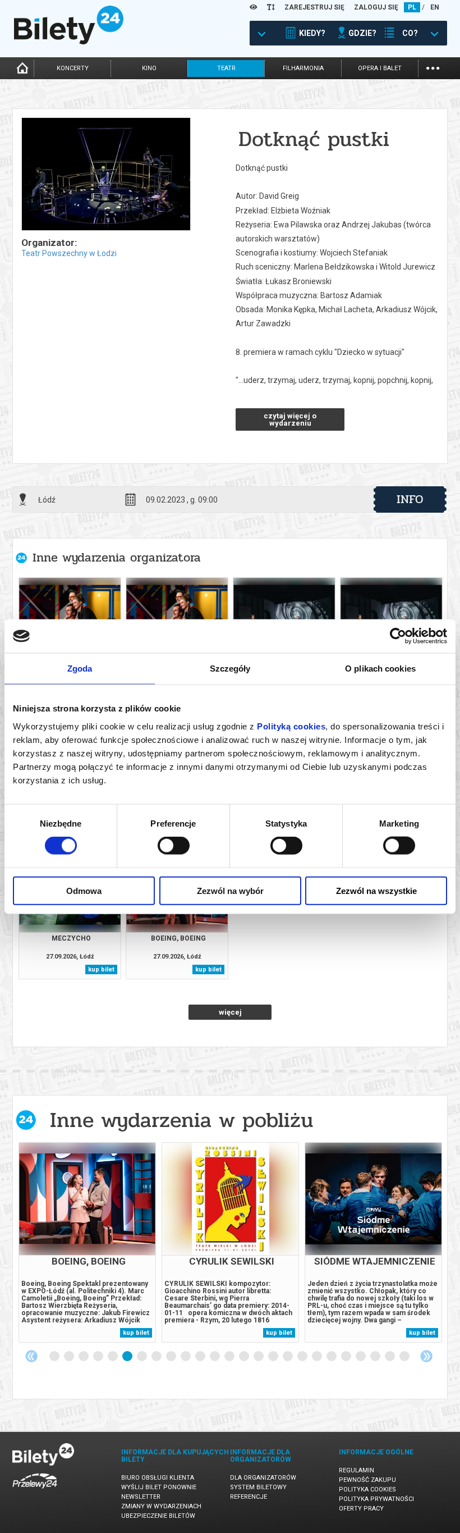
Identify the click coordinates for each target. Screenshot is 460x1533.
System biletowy (258, 1487)
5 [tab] (113, 1356)
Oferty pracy (361, 1508)
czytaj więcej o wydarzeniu (290, 419)
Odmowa (84, 890)
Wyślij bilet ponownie (158, 1487)
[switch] (174, 846)
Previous (31, 1356)
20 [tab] (332, 1356)
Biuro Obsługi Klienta (157, 1477)
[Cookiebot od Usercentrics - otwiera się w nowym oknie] (398, 636)
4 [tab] (98, 1356)
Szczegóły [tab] (230, 668)
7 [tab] (142, 1356)
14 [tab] (244, 1356)
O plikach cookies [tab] (380, 668)
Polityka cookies (367, 1489)
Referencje (248, 1496)
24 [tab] (390, 1356)
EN (434, 7)
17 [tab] (288, 1356)
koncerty (73, 68)
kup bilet (101, 969)
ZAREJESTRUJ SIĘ (314, 7)
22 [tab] (361, 1356)
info (410, 499)
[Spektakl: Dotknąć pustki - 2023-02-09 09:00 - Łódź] (105, 174)
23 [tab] (375, 1356)
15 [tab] (259, 1356)
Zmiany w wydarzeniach (161, 1506)
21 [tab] (346, 1356)
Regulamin (356, 1470)
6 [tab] (128, 1356)
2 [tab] (69, 1356)
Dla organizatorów (263, 1477)
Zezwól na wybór (230, 890)
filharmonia (303, 68)
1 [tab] (55, 1356)
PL (412, 7)
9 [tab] (171, 1356)
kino (149, 68)
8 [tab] (157, 1356)
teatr (226, 68)
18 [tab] (303, 1356)
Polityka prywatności (376, 1499)
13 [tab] (230, 1356)
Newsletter (140, 1496)
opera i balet (380, 68)
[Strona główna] (68, 41)
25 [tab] (405, 1356)
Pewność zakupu (367, 1480)
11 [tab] (200, 1356)
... (432, 67)
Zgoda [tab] (80, 668)
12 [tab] (215, 1356)
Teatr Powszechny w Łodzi (69, 253)
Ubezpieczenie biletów (158, 1516)
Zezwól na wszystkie (376, 890)
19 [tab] (317, 1356)
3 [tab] (84, 1356)
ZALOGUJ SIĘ (376, 7)
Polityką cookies (291, 726)
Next (426, 1356)
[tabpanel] (87, 1242)
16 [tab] (273, 1356)
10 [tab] (186, 1356)
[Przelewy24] (34, 1490)
